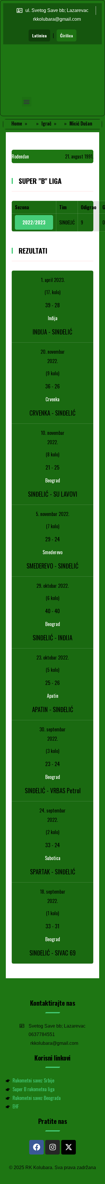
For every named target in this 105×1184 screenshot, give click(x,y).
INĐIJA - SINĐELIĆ (52, 331)
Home (16, 123)
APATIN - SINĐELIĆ (52, 709)
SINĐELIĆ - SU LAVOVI (52, 493)
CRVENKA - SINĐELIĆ (52, 412)
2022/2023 (34, 222)
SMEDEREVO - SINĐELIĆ (52, 565)
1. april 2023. (52, 279)
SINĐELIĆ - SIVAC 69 (52, 952)
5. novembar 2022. (52, 513)
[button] (27, 102)
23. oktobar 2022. (52, 657)
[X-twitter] (68, 1147)
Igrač (46, 123)
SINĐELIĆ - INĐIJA (52, 637)
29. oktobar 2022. (52, 585)
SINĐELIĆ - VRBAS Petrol (52, 790)
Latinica (39, 35)
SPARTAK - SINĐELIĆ (52, 871)
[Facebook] (36, 1147)
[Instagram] (52, 1147)
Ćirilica (66, 35)
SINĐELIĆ (67, 222)
